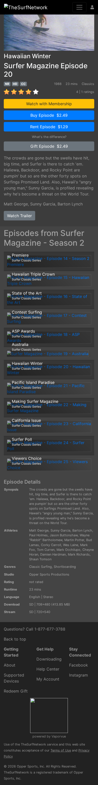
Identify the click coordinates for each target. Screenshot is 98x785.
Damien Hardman (53, 554)
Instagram (78, 675)
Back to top (15, 639)
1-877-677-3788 (49, 629)
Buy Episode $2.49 (49, 115)
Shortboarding (65, 567)
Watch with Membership (49, 103)
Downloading (49, 659)
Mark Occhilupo (68, 550)
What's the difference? (49, 137)
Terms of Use (61, 750)
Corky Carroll (51, 545)
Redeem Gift (16, 691)
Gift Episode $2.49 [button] (49, 146)
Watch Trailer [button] (19, 215)
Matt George (16, 203)
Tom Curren (46, 550)
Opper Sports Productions (49, 574)
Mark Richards (79, 554)
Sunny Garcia (42, 203)
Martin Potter (74, 540)
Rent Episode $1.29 (49, 126)
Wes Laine (70, 545)
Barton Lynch (70, 203)
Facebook (78, 665)
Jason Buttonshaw (64, 535)
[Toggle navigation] (79, 7)
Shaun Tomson (40, 559)
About (9, 665)
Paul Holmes (38, 535)
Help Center (47, 669)
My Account (47, 679)
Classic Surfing (40, 567)
